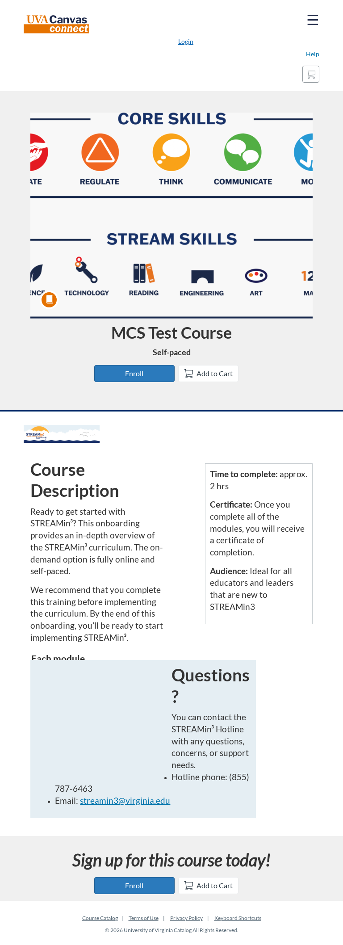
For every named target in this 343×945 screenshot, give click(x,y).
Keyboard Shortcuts (237, 918)
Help (312, 54)
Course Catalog (100, 918)
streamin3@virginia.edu (125, 801)
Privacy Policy (186, 918)
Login (185, 41)
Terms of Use (144, 918)
